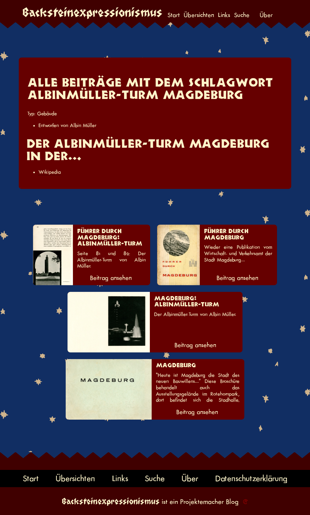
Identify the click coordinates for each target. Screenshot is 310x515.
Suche (241, 15)
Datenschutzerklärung (251, 479)
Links (224, 15)
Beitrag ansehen (111, 278)
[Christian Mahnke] (244, 501)
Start (173, 15)
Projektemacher (202, 501)
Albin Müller (83, 125)
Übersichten (199, 15)
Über (266, 15)
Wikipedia (49, 172)
